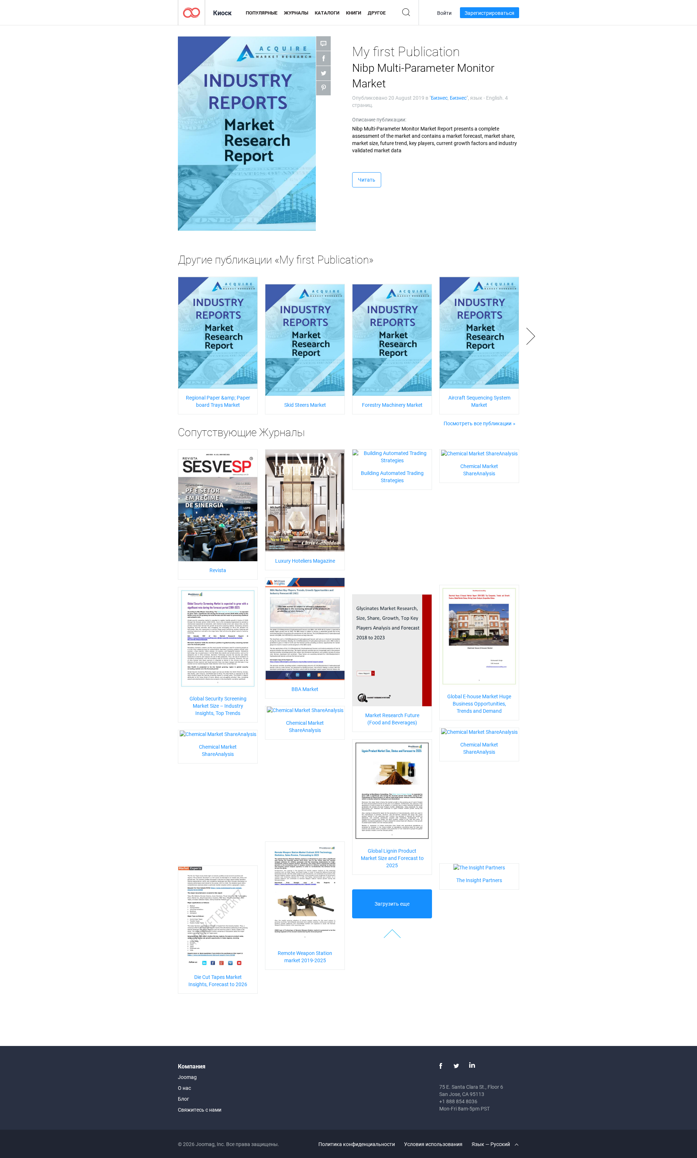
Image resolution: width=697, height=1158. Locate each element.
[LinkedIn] (472, 1066)
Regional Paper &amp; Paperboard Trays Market (218, 401)
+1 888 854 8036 (458, 1101)
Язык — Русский (491, 1144)
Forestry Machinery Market (392, 404)
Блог (183, 1098)
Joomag (187, 1077)
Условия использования (433, 1144)
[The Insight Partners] (479, 867)
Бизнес (439, 97)
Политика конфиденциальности (356, 1144)
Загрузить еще (392, 903)
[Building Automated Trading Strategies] (392, 456)
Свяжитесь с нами (199, 1109)
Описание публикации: (379, 119)
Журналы (296, 12)
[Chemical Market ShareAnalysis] (479, 453)
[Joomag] (191, 12)
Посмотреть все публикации (477, 423)
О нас (184, 1087)
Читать (366, 179)
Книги (353, 12)
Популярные (261, 12)
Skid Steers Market (305, 404)
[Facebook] (440, 1066)
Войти (444, 12)
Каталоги (327, 12)
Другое (377, 12)
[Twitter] (456, 1066)
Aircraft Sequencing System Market (479, 401)
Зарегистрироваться (489, 12)
